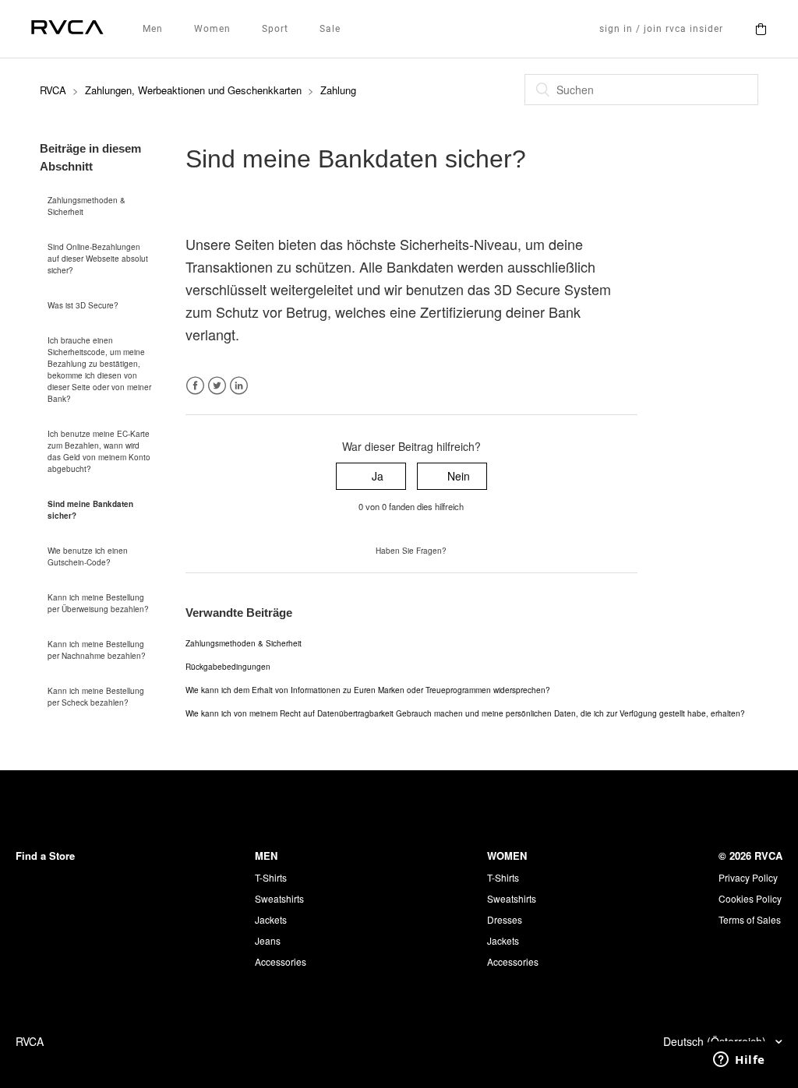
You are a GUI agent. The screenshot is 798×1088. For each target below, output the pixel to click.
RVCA (53, 90)
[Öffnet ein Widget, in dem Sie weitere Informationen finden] (739, 1060)
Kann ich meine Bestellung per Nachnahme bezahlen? (97, 650)
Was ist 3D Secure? (83, 305)
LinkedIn (239, 386)
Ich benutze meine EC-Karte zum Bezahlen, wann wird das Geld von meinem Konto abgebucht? (99, 451)
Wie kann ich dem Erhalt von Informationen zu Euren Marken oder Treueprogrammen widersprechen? (367, 690)
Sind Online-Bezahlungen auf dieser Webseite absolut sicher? (98, 258)
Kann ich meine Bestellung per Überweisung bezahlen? (98, 603)
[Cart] (760, 28)
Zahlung (338, 90)
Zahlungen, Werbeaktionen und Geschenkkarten (193, 90)
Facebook (195, 386)
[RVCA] (67, 29)
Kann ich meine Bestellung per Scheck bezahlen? (96, 696)
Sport (275, 28)
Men (153, 28)
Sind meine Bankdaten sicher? (90, 509)
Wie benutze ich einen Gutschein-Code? (88, 556)
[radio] (371, 476)
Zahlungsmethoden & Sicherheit (86, 206)
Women (212, 28)
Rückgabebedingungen (227, 666)
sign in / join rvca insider (661, 28)
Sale (330, 28)
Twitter (217, 386)
